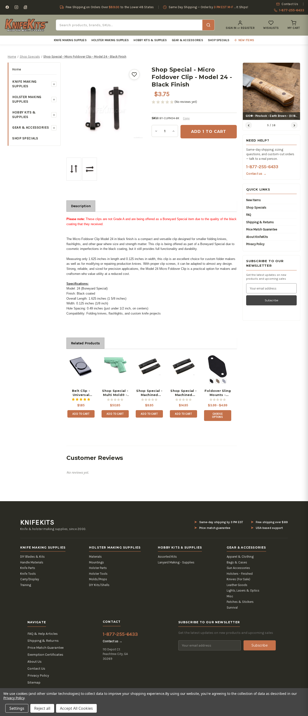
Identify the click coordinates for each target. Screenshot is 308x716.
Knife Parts (27, 568)
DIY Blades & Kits (32, 556)
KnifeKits (37, 522)
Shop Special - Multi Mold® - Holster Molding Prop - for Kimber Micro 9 (115, 393)
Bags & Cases (237, 562)
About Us (34, 662)
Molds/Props (98, 579)
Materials (95, 556)
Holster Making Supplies (110, 40)
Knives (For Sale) (238, 579)
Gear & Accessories (187, 40)
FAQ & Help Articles (42, 634)
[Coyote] (217, 381)
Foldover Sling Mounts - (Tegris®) (218, 393)
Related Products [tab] (85, 343)
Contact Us (36, 669)
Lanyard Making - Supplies (176, 562)
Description (81, 206)
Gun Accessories (238, 568)
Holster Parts (98, 568)
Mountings (96, 562)
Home (16, 69)
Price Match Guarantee (261, 229)
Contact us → (256, 173)
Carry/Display (29, 579)
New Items (253, 200)
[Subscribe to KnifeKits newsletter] (25, 7)
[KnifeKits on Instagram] (16, 7)
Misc (230, 596)
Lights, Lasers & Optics (243, 590)
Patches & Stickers (240, 602)
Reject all (42, 708)
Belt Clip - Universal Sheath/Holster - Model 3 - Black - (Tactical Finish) (81, 393)
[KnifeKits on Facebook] (7, 7)
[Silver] (224, 381)
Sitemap (33, 682)
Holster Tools (98, 573)
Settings (16, 708)
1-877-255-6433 (262, 166)
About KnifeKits (257, 237)
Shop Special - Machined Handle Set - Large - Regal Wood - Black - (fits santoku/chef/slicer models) (183, 393)
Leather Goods (237, 585)
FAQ (248, 214)
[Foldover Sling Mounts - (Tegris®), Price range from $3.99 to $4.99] (217, 366)
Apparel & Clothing (240, 556)
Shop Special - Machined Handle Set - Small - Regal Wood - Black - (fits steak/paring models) (149, 393)
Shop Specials (218, 40)
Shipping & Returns (260, 222)
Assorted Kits (167, 556)
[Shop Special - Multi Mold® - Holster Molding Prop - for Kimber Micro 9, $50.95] (115, 366)
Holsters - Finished (240, 573)
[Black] (211, 381)
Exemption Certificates (45, 655)
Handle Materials (31, 562)
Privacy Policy (255, 244)
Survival (232, 607)
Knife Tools (28, 573)
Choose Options (217, 415)
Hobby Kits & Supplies (150, 40)
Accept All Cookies (76, 708)
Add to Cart (80, 413)
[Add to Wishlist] (134, 74)
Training (25, 585)
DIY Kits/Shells (99, 585)
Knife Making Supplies (70, 40)
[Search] (208, 25)
